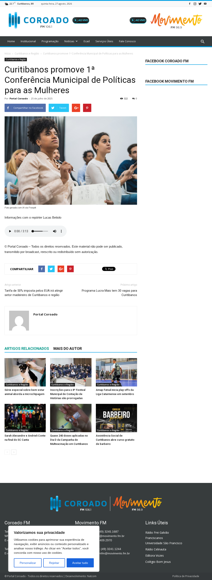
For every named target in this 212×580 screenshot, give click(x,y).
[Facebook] (189, 3)
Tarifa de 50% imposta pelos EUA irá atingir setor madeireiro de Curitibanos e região (34, 293)
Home (11, 41)
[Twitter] (200, 3)
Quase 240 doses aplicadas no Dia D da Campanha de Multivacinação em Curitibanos (69, 439)
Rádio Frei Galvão (157, 532)
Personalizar (28, 562)
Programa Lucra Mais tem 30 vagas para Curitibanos (109, 293)
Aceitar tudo (80, 562)
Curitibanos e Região (16, 59)
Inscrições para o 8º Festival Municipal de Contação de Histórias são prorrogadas (67, 394)
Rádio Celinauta (155, 549)
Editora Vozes (154, 555)
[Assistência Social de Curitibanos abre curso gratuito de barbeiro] (116, 418)
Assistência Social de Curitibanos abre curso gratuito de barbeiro (115, 439)
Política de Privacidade (185, 576)
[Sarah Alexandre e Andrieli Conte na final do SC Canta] (25, 418)
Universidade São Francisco (163, 543)
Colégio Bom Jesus (158, 562)
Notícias (69, 41)
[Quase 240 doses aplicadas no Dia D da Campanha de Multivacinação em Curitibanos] (70, 418)
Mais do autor (67, 348)
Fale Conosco (127, 41)
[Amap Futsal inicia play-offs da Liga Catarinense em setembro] (116, 372)
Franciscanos (154, 538)
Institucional (28, 41)
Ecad (87, 41)
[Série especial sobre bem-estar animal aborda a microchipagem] (25, 372)
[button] (202, 42)
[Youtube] (205, 3)
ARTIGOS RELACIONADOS (27, 348)
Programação (50, 41)
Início (8, 53)
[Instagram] (195, 3)
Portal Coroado (19, 98)
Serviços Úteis (104, 41)
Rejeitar (54, 562)
